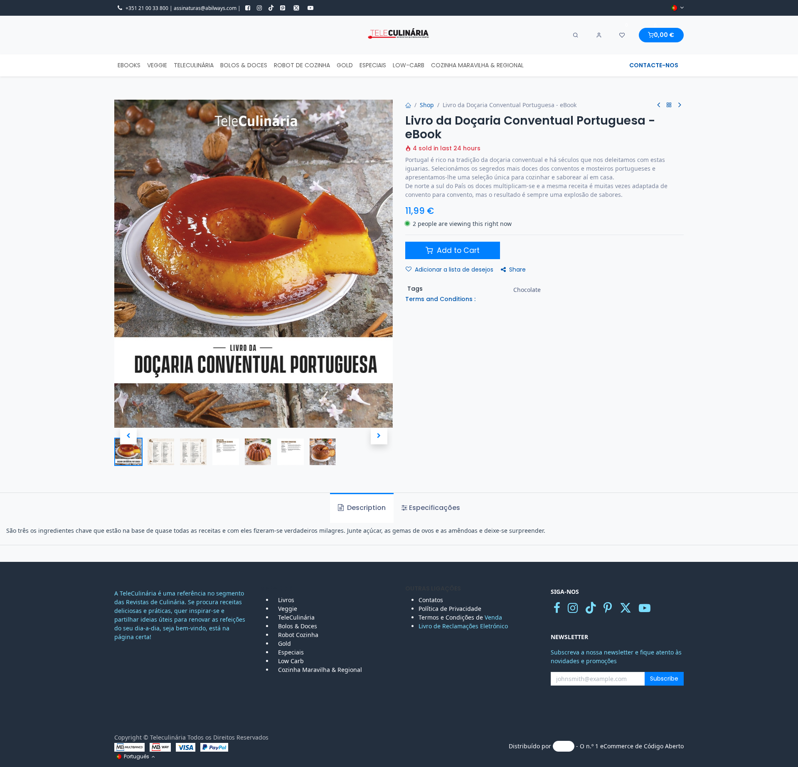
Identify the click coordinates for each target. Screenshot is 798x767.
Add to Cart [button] (457, 250)
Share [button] (517, 269)
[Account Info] (599, 35)
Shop (427, 105)
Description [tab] (365, 507)
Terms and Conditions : (440, 299)
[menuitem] (129, 65)
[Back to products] (669, 105)
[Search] (575, 35)
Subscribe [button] (664, 678)
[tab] (431, 508)
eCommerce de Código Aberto (642, 746)
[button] (128, 436)
